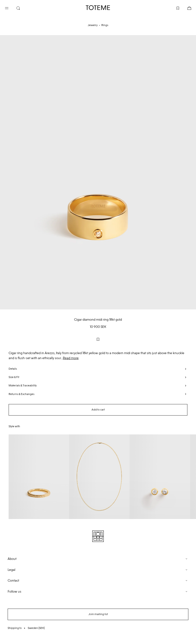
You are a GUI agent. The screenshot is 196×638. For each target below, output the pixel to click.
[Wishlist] (174, 7)
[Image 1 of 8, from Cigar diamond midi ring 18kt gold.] (98, 172)
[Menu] (10, 7)
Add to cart (98, 409)
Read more (71, 358)
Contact (13, 581)
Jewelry (93, 25)
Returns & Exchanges (21, 394)
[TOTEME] (98, 8)
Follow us (14, 591)
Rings (104, 25)
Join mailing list (98, 614)
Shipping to (26, 628)
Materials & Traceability (23, 385)
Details (13, 368)
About (12, 559)
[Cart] (185, 7)
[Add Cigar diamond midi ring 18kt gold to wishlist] (98, 339)
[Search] (22, 7)
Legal (11, 570)
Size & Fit (14, 377)
